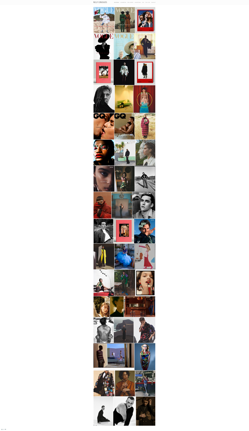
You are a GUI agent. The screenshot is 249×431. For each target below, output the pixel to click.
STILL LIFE (147, 2)
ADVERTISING (138, 2)
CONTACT (153, 2)
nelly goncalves (100, 2)
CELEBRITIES (123, 2)
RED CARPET (130, 2)
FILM (143, 2)
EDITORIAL (116, 2)
